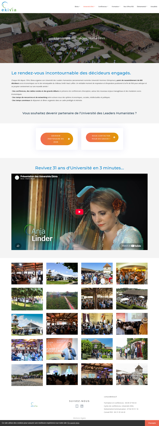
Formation (115, 7)
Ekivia (76, 7)
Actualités (154, 7)
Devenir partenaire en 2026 (56, 139)
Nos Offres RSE (129, 7)
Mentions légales (79, 418)
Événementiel (141, 7)
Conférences (102, 7)
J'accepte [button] (152, 423)
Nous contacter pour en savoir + (101, 137)
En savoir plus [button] (73, 423)
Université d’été (88, 7)
